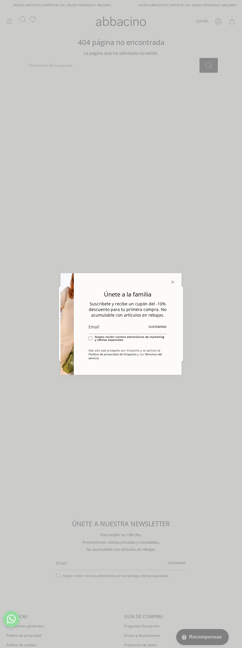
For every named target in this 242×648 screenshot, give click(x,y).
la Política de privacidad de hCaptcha (124, 352)
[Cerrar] (173, 282)
